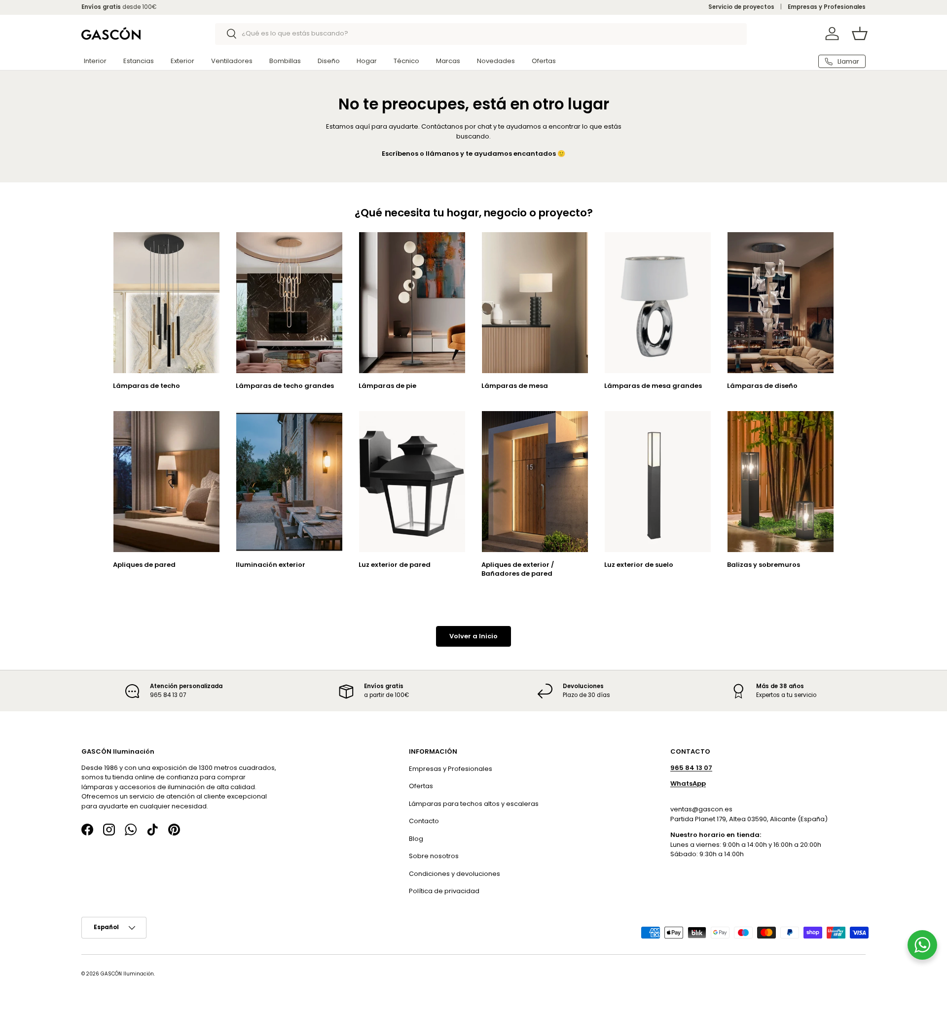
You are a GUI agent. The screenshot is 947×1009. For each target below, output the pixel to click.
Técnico (406, 61)
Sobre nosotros (434, 856)
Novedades (496, 61)
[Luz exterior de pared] (412, 482)
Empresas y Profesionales (827, 7)
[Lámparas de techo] (166, 303)
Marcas (448, 61)
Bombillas (285, 61)
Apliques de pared (144, 564)
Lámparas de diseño (762, 385)
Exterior (182, 61)
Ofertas (544, 61)
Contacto (424, 821)
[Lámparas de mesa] (535, 303)
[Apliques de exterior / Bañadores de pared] (535, 482)
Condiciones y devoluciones (454, 873)
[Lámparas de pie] (412, 303)
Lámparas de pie (387, 385)
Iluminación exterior (270, 564)
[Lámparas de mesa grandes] (658, 303)
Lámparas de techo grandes (285, 385)
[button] (860, 33)
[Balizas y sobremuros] (781, 482)
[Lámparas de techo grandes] (289, 303)
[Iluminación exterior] (289, 482)
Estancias (138, 61)
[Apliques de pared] (166, 482)
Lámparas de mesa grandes (653, 385)
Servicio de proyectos (741, 7)
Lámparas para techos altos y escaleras (474, 803)
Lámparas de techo (146, 385)
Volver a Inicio (473, 636)
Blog (416, 838)
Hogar (367, 61)
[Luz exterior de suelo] (658, 482)
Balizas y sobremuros (763, 564)
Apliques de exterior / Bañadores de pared (517, 569)
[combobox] (481, 33)
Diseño (329, 61)
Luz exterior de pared (395, 564)
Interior (95, 61)
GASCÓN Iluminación (127, 974)
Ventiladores (232, 61)
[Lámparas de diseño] (781, 303)
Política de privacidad (444, 891)
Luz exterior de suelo (638, 564)
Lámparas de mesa (514, 385)
